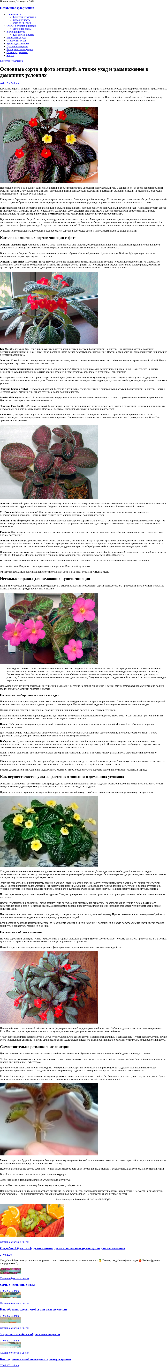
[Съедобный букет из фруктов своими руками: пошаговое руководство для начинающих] (32, 1236)
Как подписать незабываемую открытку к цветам (35, 1359)
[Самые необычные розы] (10, 1272)
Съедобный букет (16, 40)
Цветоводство (14, 14)
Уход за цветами (22, 22)
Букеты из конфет (16, 37)
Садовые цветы (21, 20)
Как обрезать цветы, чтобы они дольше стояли (33, 1309)
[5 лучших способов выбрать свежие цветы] (10, 1322)
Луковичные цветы (17, 46)
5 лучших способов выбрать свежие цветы (30, 1334)
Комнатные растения (24, 17)
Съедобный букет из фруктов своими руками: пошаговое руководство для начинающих (62, 1248)
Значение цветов (16, 31)
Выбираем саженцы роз (20, 49)
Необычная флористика (17, 8)
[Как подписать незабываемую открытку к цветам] (10, 1347)
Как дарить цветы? (23, 34)
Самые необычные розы (17, 1284)
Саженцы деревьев (17, 52)
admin (15, 83)
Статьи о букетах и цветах (21, 25)
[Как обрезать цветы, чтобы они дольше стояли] (10, 1297)
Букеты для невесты (18, 43)
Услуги (10, 55)
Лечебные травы (22, 28)
